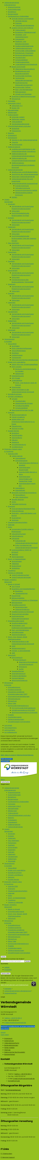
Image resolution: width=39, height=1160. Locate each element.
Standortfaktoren (18, 678)
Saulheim (11, 261)
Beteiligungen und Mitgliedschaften (25, 172)
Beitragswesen (20, 92)
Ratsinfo (11, 133)
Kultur (10, 527)
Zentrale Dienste (21, 21)
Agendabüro (20, 488)
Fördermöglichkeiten (19, 676)
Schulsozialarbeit (21, 60)
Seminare (15, 520)
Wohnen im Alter (17, 429)
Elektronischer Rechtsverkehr (14, 1052)
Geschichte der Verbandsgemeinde (25, 174)
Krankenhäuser (17, 355)
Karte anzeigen (20, 1026)
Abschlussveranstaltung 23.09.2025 (24, 712)
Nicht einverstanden (6, 759)
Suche (21, 669)
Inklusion (15, 440)
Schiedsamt (12, 135)
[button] (3, 780)
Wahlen (14, 197)
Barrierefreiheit (9, 1054)
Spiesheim (11, 284)
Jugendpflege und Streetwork (26, 64)
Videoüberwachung (11, 1043)
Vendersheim (13, 312)
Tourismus (11, 571)
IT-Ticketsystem (6, 1154)
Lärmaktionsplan (18, 632)
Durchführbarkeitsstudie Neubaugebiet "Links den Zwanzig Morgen (24, 238)
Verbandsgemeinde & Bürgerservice (17, 991)
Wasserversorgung (18, 648)
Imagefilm (8, 970)
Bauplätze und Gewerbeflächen (23, 589)
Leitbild (6, 967)
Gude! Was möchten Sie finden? (12, 959)
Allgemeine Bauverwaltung (25, 69)
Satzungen (16, 211)
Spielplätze (16, 568)
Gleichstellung (17, 438)
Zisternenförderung (22, 609)
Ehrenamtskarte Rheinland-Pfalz (23, 509)
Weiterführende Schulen (24, 403)
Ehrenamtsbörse (18, 511)
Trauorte (15, 142)
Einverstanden (5, 761)
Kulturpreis (15, 538)
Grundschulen (20, 58)
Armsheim (11, 204)
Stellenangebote (14, 147)
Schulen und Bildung (15, 396)
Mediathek (15, 129)
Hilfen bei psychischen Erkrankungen (25, 360)
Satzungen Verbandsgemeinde (23, 177)
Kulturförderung (17, 536)
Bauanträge (16, 596)
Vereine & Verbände (15, 573)
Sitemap (7, 1050)
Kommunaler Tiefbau (23, 87)
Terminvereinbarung (13, 1090)
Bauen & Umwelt (14, 584)
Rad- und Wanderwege (23, 90)
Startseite (7, 989)
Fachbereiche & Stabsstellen (18, 16)
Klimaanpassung (14, 699)
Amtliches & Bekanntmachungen (24, 96)
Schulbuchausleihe (22, 406)
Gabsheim (12, 227)
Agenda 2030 (13, 454)
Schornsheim (13, 271)
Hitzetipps (15, 353)
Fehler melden (9, 1048)
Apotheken (16, 346)
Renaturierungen (21, 607)
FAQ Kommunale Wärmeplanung (23, 708)
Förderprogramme (14, 690)
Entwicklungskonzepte (16, 621)
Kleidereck (15, 442)
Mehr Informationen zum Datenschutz (14, 985)
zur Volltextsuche (10, 732)
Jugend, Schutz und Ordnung (22, 28)
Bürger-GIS (15, 108)
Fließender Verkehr (18, 119)
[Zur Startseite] (19, 777)
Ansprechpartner (14, 7)
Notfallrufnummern (15, 394)
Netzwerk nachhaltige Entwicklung (24, 493)
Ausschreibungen (14, 9)
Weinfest (15, 554)
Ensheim (11, 218)
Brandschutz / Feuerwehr (24, 53)
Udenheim (11, 303)
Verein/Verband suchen (20, 575)
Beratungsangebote (19, 415)
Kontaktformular (14, 1081)
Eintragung (23, 667)
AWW (13, 646)
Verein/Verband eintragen (21, 577)
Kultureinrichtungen (19, 534)
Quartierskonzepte (14, 717)
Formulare (11, 101)
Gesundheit (12, 344)
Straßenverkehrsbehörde (24, 46)
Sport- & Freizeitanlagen (17, 559)
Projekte (11, 715)
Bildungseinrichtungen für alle (22, 410)
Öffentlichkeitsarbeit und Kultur (19, 126)
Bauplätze (19, 591)
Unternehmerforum (18, 674)
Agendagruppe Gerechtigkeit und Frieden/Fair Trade (25, 479)
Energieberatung (14, 687)
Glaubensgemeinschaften (17, 522)
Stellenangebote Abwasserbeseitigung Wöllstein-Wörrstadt (23, 165)
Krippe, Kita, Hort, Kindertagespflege (25, 364)
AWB (13, 653)
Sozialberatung (17, 447)
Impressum (8, 1038)
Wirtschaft (12, 655)
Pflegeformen (17, 426)
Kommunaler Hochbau (23, 76)
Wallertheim (12, 321)
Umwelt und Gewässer (23, 94)
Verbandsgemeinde (15, 170)
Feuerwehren (16, 518)
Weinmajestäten (18, 557)
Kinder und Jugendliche (16, 362)
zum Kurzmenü (9, 730)
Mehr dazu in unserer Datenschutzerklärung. (17, 755)
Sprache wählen (5, 973)
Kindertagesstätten (22, 62)
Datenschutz (9, 1041)
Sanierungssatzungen (16, 719)
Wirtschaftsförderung (19, 680)
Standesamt (19, 39)
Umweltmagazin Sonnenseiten (19, 722)
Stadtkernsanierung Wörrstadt (23, 612)
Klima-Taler (12, 703)
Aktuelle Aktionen (18, 500)
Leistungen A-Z (17, 106)
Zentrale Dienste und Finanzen (23, 19)
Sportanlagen (17, 561)
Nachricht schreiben (8, 1026)
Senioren (11, 412)
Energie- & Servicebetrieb (21, 651)
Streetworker (16, 387)
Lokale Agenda (17, 456)
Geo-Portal (16, 587)
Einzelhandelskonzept (19, 623)
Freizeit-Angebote (18, 417)
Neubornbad (16, 566)
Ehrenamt (11, 506)
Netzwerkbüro (20, 495)
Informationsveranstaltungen (19, 696)
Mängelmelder (13, 110)
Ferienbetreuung (18, 376)
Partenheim (12, 252)
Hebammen (19, 374)
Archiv (14, 502)
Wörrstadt (11, 330)
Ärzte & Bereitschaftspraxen (22, 348)
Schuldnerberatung (19, 445)
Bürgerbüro (12, 12)
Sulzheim (11, 293)
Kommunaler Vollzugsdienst (25, 51)
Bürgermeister (13, 14)
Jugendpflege (17, 380)
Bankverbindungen (11, 1045)
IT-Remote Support (8, 1157)
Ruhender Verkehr (18, 117)
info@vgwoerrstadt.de (15, 1023)
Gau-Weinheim (13, 243)
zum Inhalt (8, 725)
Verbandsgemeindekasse (24, 25)
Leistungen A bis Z (14, 103)
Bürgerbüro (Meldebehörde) (25, 32)
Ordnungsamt (20, 30)
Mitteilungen (12, 112)
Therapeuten (16, 358)
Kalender (11, 525)
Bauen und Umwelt (18, 67)
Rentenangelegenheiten (24, 55)
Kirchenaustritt (17, 145)
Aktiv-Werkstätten (21, 497)
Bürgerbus (15, 433)
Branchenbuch (17, 658)
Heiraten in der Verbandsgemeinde (24, 140)
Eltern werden (16, 367)
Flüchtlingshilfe (17, 435)
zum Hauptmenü (10, 728)
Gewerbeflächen (21, 593)
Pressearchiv (16, 131)
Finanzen (18, 23)
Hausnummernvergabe (20, 614)
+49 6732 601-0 (13, 1018)
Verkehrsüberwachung (23, 48)
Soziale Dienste (13, 431)
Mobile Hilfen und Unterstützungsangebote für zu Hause (23, 421)
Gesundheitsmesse (19, 351)
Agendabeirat (20, 458)
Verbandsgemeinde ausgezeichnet (25, 183)
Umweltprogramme (19, 605)
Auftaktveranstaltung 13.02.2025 (23, 710)
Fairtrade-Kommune (22, 188)
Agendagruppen (21, 461)
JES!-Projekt (16, 378)
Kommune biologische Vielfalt (26, 190)
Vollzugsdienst (17, 122)
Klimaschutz (16, 99)
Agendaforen (20, 490)
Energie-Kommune (22, 186)
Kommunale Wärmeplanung (18, 706)
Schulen (14, 399)
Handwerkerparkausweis (20, 124)
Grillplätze (15, 564)
